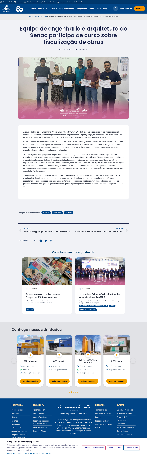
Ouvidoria (79, 2)
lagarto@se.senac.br (59, 370)
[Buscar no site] (115, 9)
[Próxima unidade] (133, 360)
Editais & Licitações (33, 2)
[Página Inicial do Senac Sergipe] (12, 8)
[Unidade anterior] (14, 360)
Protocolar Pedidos (66, 2)
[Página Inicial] (73, 409)
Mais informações (32, 380)
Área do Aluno (126, 8)
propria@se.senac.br (116, 370)
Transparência (8, 2)
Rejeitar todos (115, 447)
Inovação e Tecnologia (88, 309)
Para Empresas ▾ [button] (66, 8)
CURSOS (139, 9)
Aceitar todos (132, 447)
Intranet (20, 2)
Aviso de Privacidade (31, 453)
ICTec (112, 306)
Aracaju (44, 16)
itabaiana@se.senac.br (31, 373)
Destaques (57, 212)
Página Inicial (34, 16)
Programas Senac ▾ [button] (85, 8)
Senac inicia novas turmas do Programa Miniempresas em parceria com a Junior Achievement (47, 297)
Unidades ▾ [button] (102, 8)
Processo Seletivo (49, 2)
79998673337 (85, 370)
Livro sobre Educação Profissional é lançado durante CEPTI (99, 296)
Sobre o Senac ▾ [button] (37, 8)
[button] (41, 241)
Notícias (69, 212)
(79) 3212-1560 (28, 366)
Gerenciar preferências (94, 447)
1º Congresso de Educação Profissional (93, 306)
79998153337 (27, 370)
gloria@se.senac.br (87, 373)
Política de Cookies (14, 453)
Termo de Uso (46, 453)
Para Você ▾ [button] (51, 8)
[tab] (69, 392)
